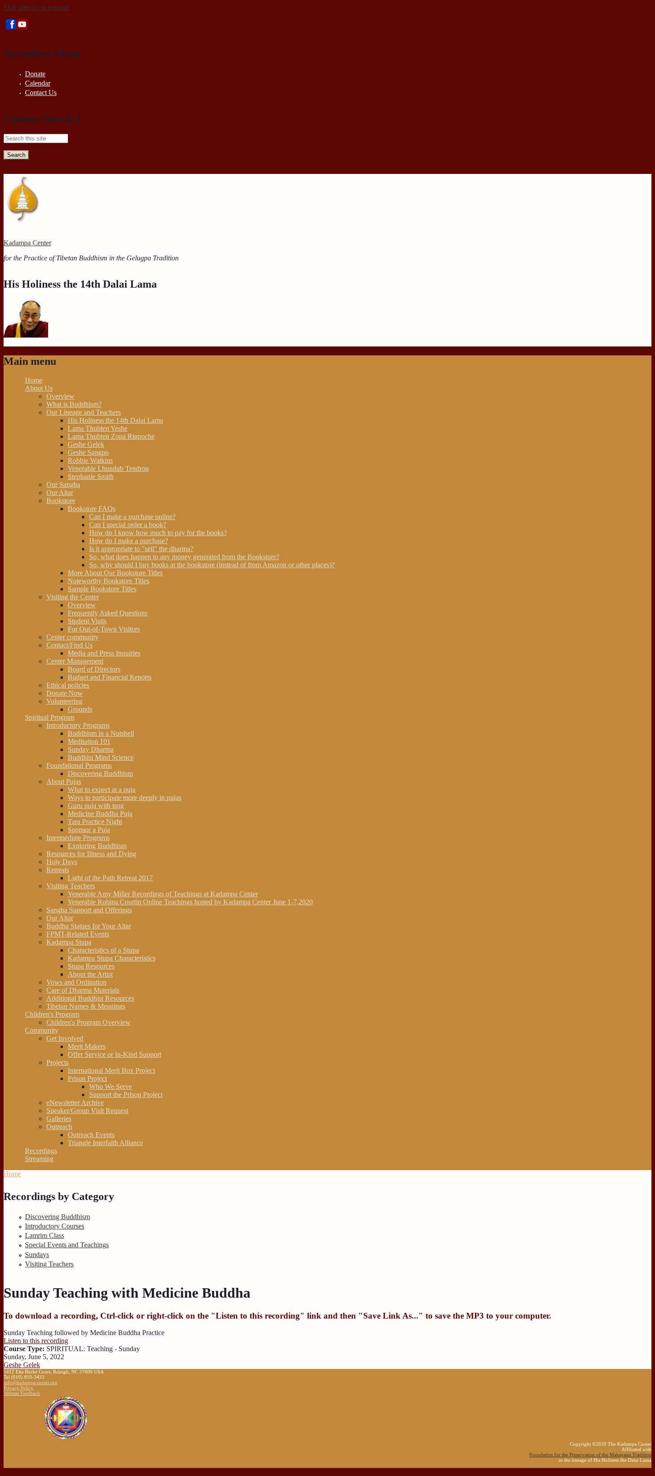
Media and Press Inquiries (104, 653)
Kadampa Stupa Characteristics (112, 958)
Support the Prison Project (126, 1094)
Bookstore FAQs (91, 508)
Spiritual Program (49, 717)
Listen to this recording (36, 1340)
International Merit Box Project (111, 1070)
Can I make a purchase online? (132, 516)
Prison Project (87, 1078)
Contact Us (41, 92)
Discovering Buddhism (100, 773)
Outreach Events (91, 1134)
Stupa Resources (91, 966)
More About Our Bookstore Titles (115, 573)
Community (41, 1030)
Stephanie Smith (91, 476)
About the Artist (90, 974)
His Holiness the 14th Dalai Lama (115, 420)
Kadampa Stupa (68, 942)
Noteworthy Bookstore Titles (108, 581)
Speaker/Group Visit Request (87, 1110)
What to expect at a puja (101, 789)
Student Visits (87, 621)
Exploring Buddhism (97, 845)
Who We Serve (110, 1086)
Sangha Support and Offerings (89, 910)
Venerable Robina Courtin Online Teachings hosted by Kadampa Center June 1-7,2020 (190, 902)
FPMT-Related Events (77, 934)
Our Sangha (63, 484)
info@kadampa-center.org (30, 1382)
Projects (57, 1062)
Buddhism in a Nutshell (101, 733)
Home (33, 380)
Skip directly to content (36, 7)
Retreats (57, 870)
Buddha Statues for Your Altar (88, 926)
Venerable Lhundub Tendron (108, 468)
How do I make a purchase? (128, 540)
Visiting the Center (72, 597)
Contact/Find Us (69, 645)
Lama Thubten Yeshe (97, 428)
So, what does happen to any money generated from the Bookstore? (184, 557)
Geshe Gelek (86, 444)
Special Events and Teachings (67, 1245)
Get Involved (64, 1038)
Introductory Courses (54, 1226)
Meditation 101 (89, 741)
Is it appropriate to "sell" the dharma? (141, 548)
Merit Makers (87, 1046)
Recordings (41, 1150)
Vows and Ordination (76, 982)
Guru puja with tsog (96, 805)
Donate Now (64, 693)
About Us (39, 388)
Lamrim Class (44, 1235)
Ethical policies (67, 685)
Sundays (37, 1254)
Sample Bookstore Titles (102, 589)
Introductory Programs (78, 725)
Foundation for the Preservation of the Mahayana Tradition (590, 1454)
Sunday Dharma (91, 749)
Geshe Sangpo (88, 452)
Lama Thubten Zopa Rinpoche (111, 436)
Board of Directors (94, 669)
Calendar (37, 83)
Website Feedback (22, 1393)
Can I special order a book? (127, 524)
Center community (72, 637)
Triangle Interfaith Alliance (105, 1142)
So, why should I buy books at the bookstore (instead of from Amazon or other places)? (212, 565)
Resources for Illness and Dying (91, 854)
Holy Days (61, 862)
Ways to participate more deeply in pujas (124, 797)
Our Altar (59, 492)
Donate (35, 74)
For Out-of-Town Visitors (104, 629)
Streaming (39, 1159)
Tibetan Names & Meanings (85, 1006)
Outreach (59, 1126)
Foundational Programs (79, 765)
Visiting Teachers (70, 886)
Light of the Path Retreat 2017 (110, 878)
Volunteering (64, 701)
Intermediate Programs (78, 837)
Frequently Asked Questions (107, 613)
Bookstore (60, 500)
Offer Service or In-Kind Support (114, 1054)
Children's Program (52, 1014)
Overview (60, 396)
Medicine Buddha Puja (100, 813)
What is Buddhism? (74, 404)
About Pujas (63, 781)
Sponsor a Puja (89, 829)
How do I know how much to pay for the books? (158, 532)
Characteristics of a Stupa (103, 950)
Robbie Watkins (90, 460)
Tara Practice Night (95, 821)
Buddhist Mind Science (101, 757)
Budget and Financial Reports (109, 677)
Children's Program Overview (88, 1022)
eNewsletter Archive (75, 1102)
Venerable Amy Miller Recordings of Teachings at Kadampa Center (163, 894)
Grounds (80, 709)
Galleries (58, 1118)
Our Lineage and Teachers (83, 412)
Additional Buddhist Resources (90, 998)
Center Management (74, 661)
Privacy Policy (18, 1387)
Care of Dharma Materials (82, 990)
